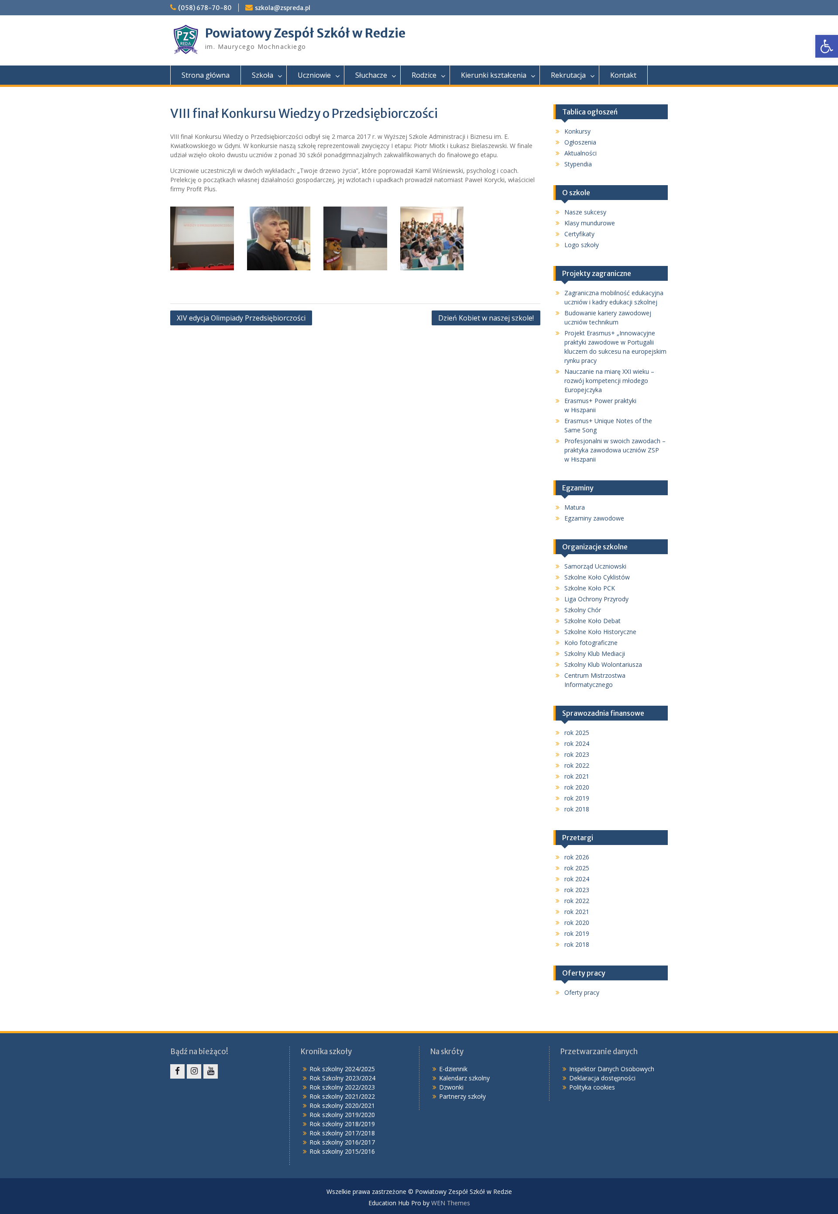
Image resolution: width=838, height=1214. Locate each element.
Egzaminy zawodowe (594, 518)
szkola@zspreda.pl (282, 8)
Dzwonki (451, 1087)
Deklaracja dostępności (602, 1078)
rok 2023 (576, 754)
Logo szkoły (581, 245)
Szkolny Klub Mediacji (594, 653)
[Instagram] (194, 1071)
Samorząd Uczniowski (595, 566)
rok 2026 (576, 857)
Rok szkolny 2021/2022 (342, 1096)
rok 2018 (576, 809)
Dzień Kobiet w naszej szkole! (486, 318)
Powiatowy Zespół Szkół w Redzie (305, 33)
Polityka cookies (592, 1087)
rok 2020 (576, 787)
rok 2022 (576, 765)
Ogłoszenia (580, 142)
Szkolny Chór (582, 610)
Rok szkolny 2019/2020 (342, 1115)
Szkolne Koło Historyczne (600, 632)
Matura (574, 507)
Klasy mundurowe (589, 223)
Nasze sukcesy (585, 212)
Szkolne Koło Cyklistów (597, 577)
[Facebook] (177, 1071)
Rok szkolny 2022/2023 (342, 1087)
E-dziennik (453, 1069)
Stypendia (578, 164)
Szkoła (262, 75)
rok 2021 (576, 776)
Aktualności (580, 153)
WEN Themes (450, 1203)
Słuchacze (371, 75)
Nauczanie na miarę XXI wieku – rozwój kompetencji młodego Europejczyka (609, 380)
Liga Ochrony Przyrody (596, 599)
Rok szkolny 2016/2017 (342, 1142)
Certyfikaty (579, 234)
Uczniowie (314, 75)
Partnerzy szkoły (462, 1096)
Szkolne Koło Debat (592, 621)
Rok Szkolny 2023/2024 (342, 1078)
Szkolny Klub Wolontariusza (603, 664)
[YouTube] (210, 1071)
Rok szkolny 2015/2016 (342, 1151)
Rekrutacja (568, 75)
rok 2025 (576, 732)
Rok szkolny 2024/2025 (342, 1069)
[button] (826, 46)
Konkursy (577, 131)
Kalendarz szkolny (464, 1078)
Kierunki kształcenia (493, 75)
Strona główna (206, 75)
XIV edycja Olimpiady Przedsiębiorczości (241, 318)
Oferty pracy (581, 992)
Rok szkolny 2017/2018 (342, 1133)
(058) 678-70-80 (205, 8)
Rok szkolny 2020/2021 (342, 1105)
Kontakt (623, 75)
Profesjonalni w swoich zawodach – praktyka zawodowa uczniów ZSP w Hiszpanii (615, 450)
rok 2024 (576, 743)
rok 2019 (576, 798)
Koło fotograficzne (591, 642)
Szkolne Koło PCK (589, 588)
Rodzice (424, 75)
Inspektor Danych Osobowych (611, 1069)
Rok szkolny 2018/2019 (342, 1124)
